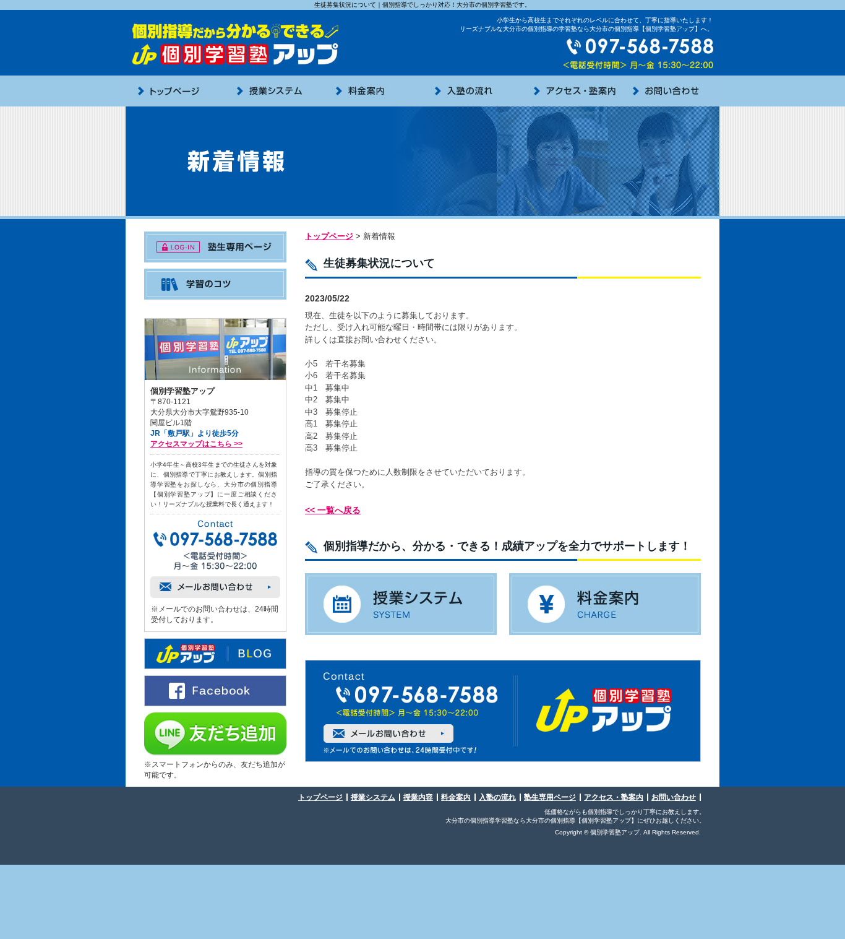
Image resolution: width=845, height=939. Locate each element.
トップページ (329, 236)
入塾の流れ (497, 797)
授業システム (373, 797)
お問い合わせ (673, 797)
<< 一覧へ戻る (333, 510)
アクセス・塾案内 (613, 797)
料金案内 (456, 797)
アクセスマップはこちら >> (196, 443)
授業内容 (418, 797)
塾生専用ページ (550, 797)
